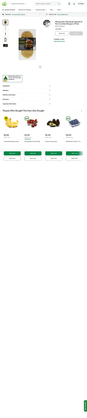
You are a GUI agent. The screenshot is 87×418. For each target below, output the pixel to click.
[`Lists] (69, 4)
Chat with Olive (85, 406)
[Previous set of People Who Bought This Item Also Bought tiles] (77, 111)
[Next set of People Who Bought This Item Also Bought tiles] (81, 111)
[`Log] (74, 4)
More (58, 10)
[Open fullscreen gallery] (40, 67)
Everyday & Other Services (18, 3)
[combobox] (47, 4)
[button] (5, 22)
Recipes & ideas (40, 10)
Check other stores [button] (59, 41)
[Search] (59, 4)
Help (51, 10)
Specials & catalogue (24, 10)
